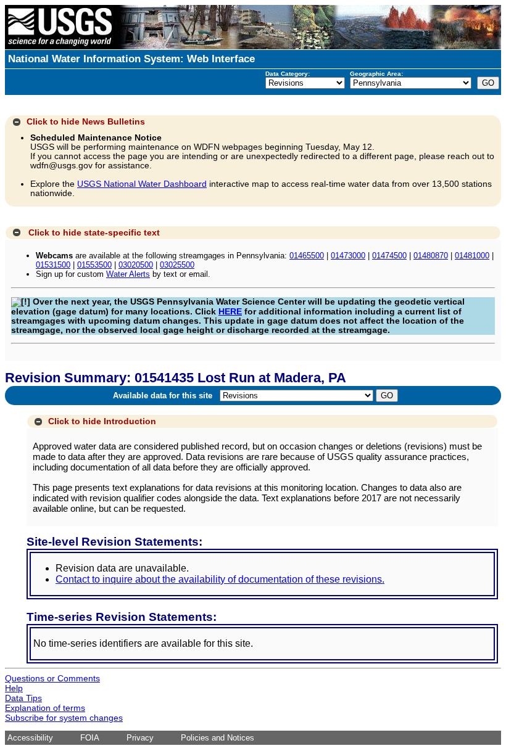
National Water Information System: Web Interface (131, 59)
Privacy (140, 737)
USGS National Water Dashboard (142, 184)
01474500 (389, 255)
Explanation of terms (45, 708)
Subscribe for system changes (64, 718)
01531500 (53, 264)
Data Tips (23, 698)
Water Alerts (128, 274)
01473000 (348, 255)
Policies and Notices (217, 737)
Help (14, 688)
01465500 (306, 255)
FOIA (89, 737)
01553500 (94, 264)
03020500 (135, 264)
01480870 (430, 255)
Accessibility (30, 737)
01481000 (472, 255)
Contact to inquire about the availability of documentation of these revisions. (220, 579)
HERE (230, 311)
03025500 (177, 264)
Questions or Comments (52, 678)
